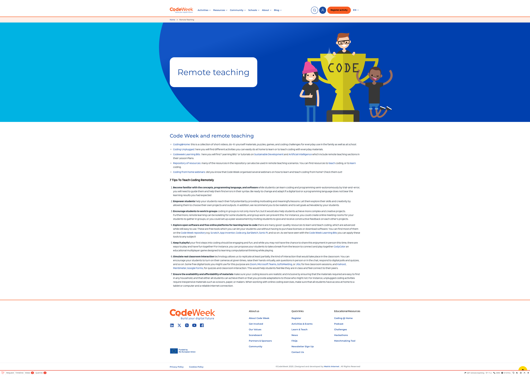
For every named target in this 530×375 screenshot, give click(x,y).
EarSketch (252, 232)
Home (172, 20)
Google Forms (195, 268)
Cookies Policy (196, 367)
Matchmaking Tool (344, 341)
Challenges (340, 329)
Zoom (253, 264)
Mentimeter (179, 268)
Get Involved (256, 324)
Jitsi (298, 264)
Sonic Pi (263, 232)
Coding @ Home (343, 318)
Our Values (255, 329)
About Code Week (259, 318)
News (295, 335)
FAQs (294, 341)
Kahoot (341, 264)
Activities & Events (302, 324)
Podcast (338, 324)
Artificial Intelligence (300, 154)
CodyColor (339, 246)
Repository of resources (187, 163)
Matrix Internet (331, 366)
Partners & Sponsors (260, 341)
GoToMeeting (284, 264)
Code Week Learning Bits (323, 232)
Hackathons (341, 335)
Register (296, 318)
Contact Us (298, 352)
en (354, 10)
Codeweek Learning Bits (186, 154)
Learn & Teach (300, 329)
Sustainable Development (268, 154)
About (265, 10)
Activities (203, 10)
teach (332, 163)
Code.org (241, 232)
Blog (276, 10)
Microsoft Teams (266, 264)
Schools (252, 10)
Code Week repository (193, 232)
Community (236, 10)
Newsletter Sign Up (303, 346)
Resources (219, 10)
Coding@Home (181, 144)
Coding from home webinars (189, 172)
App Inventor (227, 232)
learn (353, 163)
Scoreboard (255, 335)
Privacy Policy (177, 367)
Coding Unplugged (183, 149)
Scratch (214, 232)
